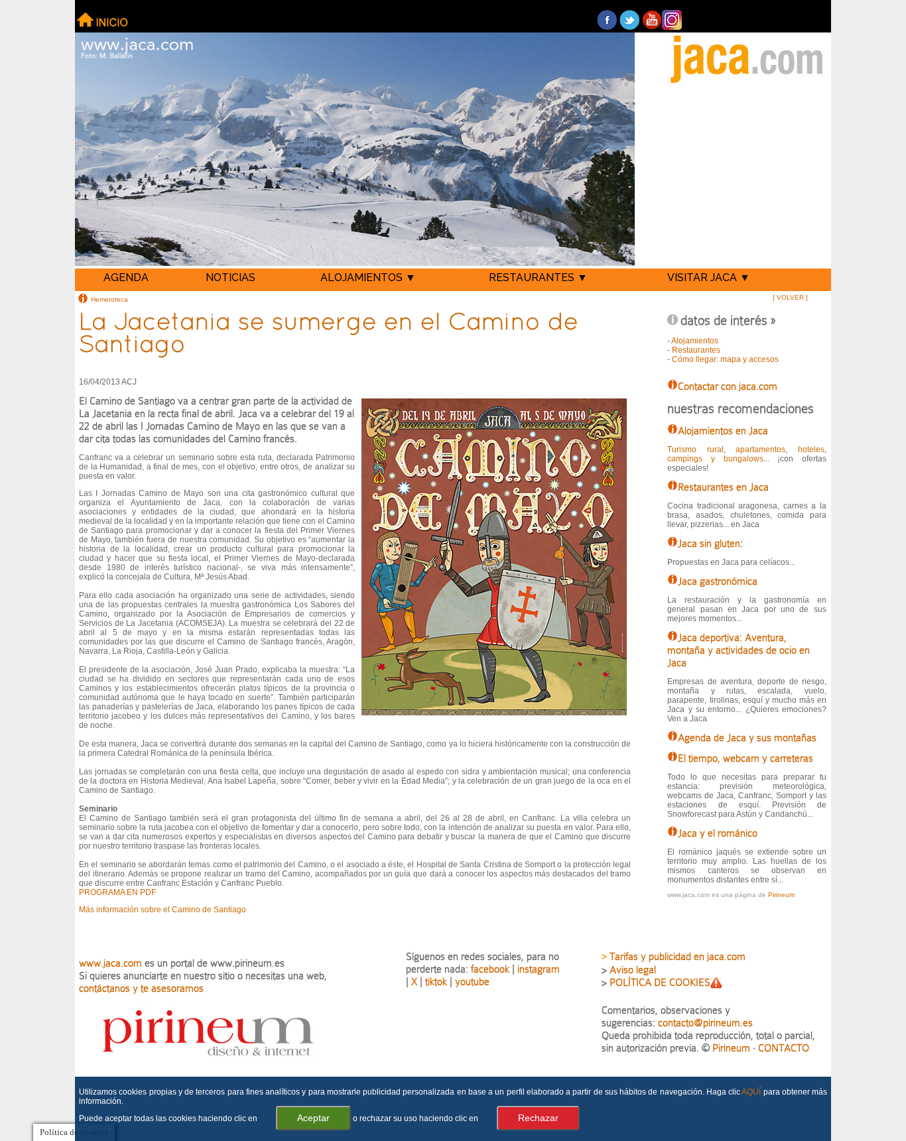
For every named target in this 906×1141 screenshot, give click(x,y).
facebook (490, 969)
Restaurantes (696, 350)
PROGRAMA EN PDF (117, 892)
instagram (538, 969)
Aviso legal (633, 969)
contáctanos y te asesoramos (141, 988)
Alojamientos (694, 340)
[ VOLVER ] (790, 297)
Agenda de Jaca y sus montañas (747, 737)
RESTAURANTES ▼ (538, 277)
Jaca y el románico (717, 833)
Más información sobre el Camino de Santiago (162, 909)
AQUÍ (751, 1092)
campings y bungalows (715, 458)
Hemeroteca (109, 298)
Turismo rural (695, 449)
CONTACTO (783, 1047)
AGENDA (126, 277)
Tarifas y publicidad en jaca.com (677, 956)
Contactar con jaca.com (727, 386)
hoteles (811, 449)
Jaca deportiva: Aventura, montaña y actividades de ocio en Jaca (738, 650)
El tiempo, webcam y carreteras (745, 758)
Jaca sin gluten (709, 543)
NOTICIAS (230, 277)
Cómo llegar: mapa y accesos (725, 359)
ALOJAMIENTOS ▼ (368, 277)
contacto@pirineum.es (705, 1022)
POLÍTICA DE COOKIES (660, 982)
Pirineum (781, 894)
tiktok (436, 981)
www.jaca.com (110, 963)
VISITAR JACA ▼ (708, 277)
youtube (472, 981)
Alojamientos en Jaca (723, 430)
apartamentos (760, 449)
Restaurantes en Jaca (723, 487)
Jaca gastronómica (717, 581)
